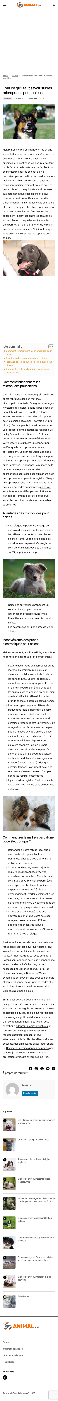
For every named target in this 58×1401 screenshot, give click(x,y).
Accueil (5, 76)
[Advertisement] (29, 40)
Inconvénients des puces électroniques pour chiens (29, 363)
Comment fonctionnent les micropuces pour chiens (29, 353)
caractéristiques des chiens (22, 193)
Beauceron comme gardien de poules (27, 1048)
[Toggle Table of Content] (49, 346)
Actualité (15, 76)
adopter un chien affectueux (32, 1026)
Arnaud (27, 1085)
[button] (4, 5)
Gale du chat (24, 1296)
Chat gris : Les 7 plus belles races (33, 1139)
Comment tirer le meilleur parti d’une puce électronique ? (27, 371)
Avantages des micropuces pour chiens (26, 358)
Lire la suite (29, 1093)
